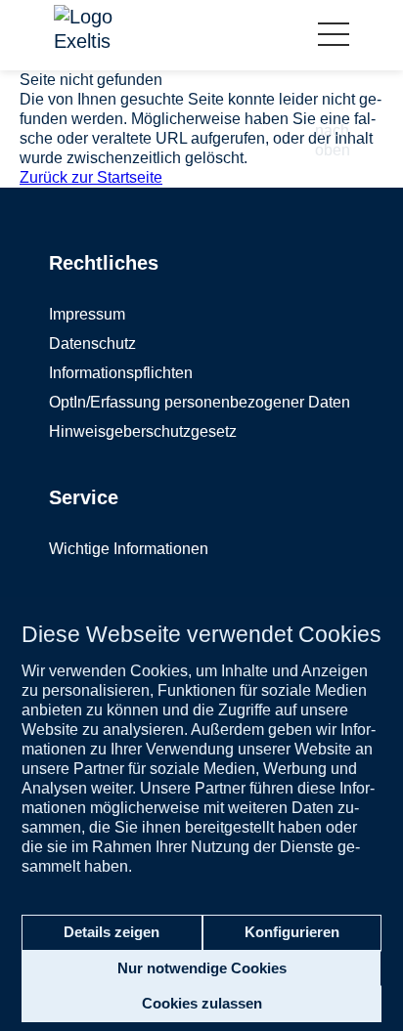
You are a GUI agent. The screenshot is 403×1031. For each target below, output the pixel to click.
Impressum (87, 314)
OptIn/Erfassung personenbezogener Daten (199, 402)
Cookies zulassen (202, 1003)
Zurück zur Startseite (91, 177)
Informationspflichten (121, 373)
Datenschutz (92, 343)
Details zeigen (111, 932)
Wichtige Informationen (128, 548)
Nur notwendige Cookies (202, 968)
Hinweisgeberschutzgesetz (143, 431)
